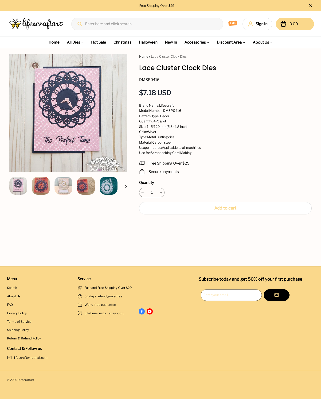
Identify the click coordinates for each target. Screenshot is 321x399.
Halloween (148, 42)
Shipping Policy (18, 330)
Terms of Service (19, 321)
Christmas (122, 42)
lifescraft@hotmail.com (30, 357)
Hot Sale (98, 42)
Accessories (195, 42)
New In (171, 42)
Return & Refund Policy (24, 338)
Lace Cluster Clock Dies (169, 56)
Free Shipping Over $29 (157, 6)
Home (54, 42)
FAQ (10, 304)
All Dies (73, 42)
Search (12, 288)
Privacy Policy (17, 313)
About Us (261, 42)
